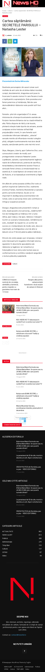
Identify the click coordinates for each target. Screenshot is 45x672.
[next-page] (7, 342)
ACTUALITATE (7, 312)
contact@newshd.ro (18, 635)
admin (9, 35)
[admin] (3, 35)
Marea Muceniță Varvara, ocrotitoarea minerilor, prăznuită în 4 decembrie (29, 408)
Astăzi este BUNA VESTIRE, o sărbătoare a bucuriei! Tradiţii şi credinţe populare (27, 333)
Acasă (4, 11)
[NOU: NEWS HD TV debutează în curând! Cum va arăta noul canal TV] (8, 323)
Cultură (10, 11)
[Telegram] (15, 41)
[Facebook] (4, 41)
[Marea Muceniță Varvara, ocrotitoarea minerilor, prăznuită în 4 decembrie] (8, 409)
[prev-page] (3, 342)
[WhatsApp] (10, 41)
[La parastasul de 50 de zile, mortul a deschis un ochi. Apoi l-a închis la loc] (8, 458)
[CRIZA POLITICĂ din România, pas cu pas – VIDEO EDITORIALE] (8, 470)
